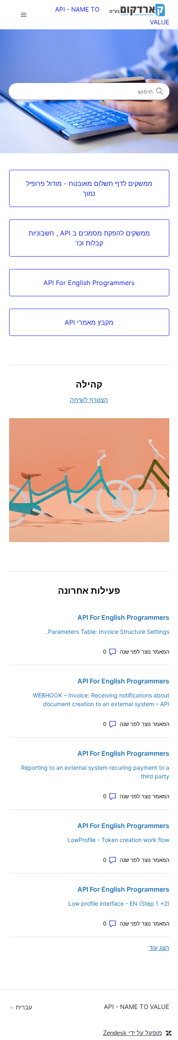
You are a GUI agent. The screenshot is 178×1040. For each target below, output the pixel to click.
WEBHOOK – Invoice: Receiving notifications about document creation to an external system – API (101, 699)
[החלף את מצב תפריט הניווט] (23, 14)
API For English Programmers (123, 617)
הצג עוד (159, 948)
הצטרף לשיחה (89, 400)
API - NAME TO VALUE (136, 1007)
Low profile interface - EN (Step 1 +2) (118, 903)
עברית (23, 1007)
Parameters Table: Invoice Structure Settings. (107, 631)
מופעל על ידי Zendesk (132, 1032)
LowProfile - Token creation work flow (118, 839)
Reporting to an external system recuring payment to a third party (95, 772)
